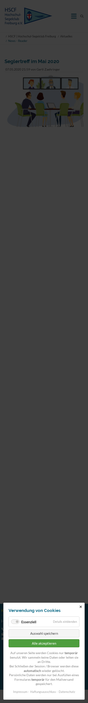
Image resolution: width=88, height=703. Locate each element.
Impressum (20, 692)
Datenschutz (67, 692)
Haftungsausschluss (43, 692)
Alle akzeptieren (44, 643)
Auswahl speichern (44, 633)
